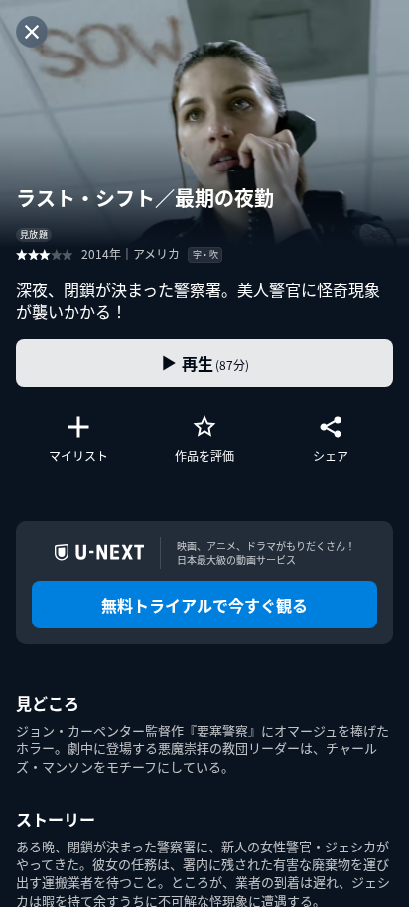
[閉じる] (32, 32)
